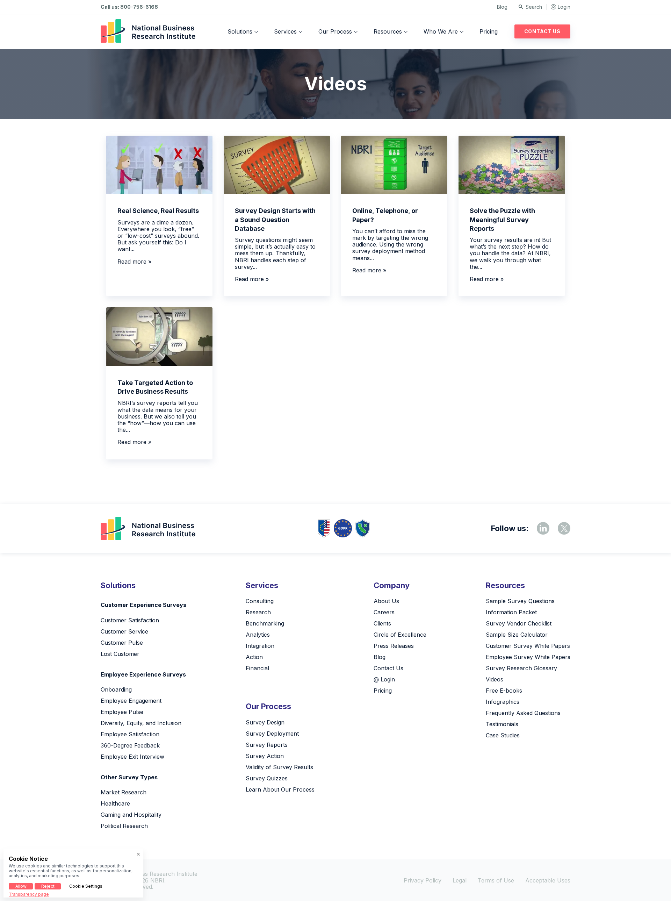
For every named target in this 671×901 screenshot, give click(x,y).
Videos (494, 679)
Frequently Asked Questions (523, 712)
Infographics (502, 701)
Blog (502, 7)
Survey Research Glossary (521, 668)
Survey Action (265, 755)
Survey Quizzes (267, 778)
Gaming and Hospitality (131, 814)
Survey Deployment (272, 733)
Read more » (134, 261)
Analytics (258, 634)
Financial (257, 668)
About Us (386, 601)
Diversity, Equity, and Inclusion (141, 723)
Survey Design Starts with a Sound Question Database (275, 219)
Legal (460, 880)
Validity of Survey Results (279, 767)
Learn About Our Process (280, 789)
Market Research (123, 792)
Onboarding (116, 689)
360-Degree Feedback (130, 745)
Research (258, 612)
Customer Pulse (122, 642)
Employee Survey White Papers (528, 656)
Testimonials (502, 724)
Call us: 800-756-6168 (129, 7)
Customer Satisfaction (130, 620)
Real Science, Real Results (158, 210)
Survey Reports (267, 744)
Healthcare (115, 803)
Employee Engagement (131, 700)
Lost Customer (120, 653)
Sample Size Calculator (517, 634)
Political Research (124, 825)
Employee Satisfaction (130, 734)
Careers (384, 612)
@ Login (384, 679)
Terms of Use (496, 880)
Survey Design (265, 722)
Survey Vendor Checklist (518, 623)
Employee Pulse (122, 711)
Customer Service (124, 631)
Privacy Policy (422, 880)
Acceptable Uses (547, 880)
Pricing (488, 31)
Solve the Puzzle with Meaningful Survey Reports (502, 219)
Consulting (260, 601)
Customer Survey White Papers (528, 645)
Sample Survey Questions (520, 601)
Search (534, 7)
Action (254, 656)
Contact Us (542, 31)
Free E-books (504, 690)
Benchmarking (265, 623)
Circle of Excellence (400, 634)
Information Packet (511, 612)
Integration (260, 645)
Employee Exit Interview (132, 756)
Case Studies (503, 735)
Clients (382, 623)
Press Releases (394, 645)
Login (564, 7)
